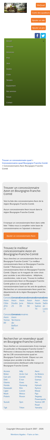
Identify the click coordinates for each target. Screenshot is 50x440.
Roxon (22, 396)
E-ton (21, 379)
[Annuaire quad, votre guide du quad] (15, 6)
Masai (37, 391)
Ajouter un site (38, 20)
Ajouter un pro (38, 28)
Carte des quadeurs (41, 13)
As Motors (39, 374)
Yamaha (38, 407)
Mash (6, 393)
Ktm (21, 388)
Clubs (8, 75)
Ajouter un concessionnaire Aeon (21, 236)
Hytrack (38, 385)
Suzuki (6, 402)
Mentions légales (18, 434)
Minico (22, 393)
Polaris (7, 396)
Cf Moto (38, 377)
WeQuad (41, 5)
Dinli (5, 379)
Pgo (36, 393)
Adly (21, 371)
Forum (8, 97)
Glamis (7, 382)
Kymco (38, 388)
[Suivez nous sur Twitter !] (43, 35)
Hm (36, 382)
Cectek (22, 377)
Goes (21, 382)
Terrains (9, 80)
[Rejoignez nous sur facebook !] (37, 35)
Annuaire (9, 47)
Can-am (7, 377)
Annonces (10, 52)
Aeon (37, 371)
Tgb (5, 407)
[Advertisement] (25, 132)
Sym (21, 402)
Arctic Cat (23, 374)
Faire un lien (32, 434)
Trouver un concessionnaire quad (17, 160)
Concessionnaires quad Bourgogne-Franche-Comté (25, 163)
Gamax (38, 379)
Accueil (9, 41)
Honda (6, 385)
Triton (21, 407)
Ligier (6, 391)
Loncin (22, 391)
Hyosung (23, 385)
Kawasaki (8, 388)
